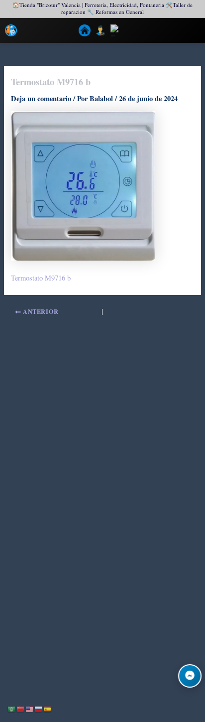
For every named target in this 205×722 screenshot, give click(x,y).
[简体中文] (20, 708)
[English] (29, 708)
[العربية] (11, 708)
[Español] (47, 708)
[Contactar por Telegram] (190, 676)
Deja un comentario (41, 98)
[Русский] (38, 708)
